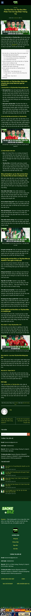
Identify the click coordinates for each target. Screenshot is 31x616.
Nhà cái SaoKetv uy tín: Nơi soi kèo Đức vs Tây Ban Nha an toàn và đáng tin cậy (15, 62)
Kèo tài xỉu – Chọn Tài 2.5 (11, 75)
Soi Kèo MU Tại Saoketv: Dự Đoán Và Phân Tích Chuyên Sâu (23, 420)
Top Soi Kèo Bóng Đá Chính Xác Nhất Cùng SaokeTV (7, 420)
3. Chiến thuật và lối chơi (10, 59)
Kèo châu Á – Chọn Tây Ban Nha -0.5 (13, 71)
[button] (2, 2)
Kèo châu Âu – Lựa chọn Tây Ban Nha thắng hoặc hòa (16, 73)
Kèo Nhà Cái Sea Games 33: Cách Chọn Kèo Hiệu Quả (17, 485)
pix (21, 17)
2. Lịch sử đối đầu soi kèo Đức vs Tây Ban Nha (15, 58)
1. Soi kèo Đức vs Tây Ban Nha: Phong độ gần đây (15, 56)
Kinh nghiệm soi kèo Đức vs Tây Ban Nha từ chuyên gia (14, 68)
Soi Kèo (15, 7)
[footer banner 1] (15, 610)
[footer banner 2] (15, 614)
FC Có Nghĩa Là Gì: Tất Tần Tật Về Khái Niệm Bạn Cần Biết (16, 491)
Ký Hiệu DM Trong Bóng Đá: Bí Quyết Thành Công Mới (17, 473)
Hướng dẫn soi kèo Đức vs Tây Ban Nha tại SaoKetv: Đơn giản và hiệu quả (13, 65)
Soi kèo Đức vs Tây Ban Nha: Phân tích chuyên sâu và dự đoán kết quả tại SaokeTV (15, 54)
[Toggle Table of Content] (26, 51)
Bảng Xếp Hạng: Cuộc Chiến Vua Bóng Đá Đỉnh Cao (16, 479)
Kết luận (5, 77)
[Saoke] (15, 2)
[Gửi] (28, 434)
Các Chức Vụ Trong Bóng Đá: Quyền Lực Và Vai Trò (17, 466)
